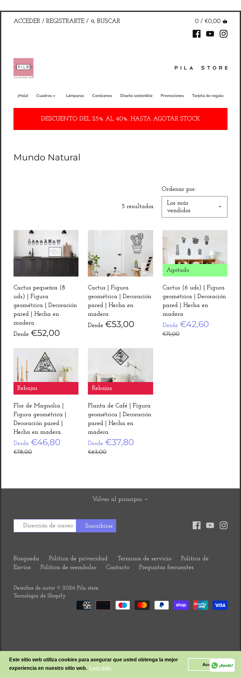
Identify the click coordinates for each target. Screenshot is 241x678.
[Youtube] (210, 33)
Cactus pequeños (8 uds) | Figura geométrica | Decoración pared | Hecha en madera (45, 305)
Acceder (26, 21)
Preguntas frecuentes (166, 567)
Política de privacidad (78, 559)
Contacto (117, 567)
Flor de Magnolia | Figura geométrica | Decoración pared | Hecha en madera (39, 419)
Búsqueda (26, 559)
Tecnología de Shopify (39, 596)
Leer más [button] (100, 668)
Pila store (87, 588)
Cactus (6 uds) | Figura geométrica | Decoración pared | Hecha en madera (194, 301)
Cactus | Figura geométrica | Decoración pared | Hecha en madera (119, 301)
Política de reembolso (68, 567)
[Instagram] (224, 33)
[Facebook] (197, 33)
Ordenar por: (179, 189)
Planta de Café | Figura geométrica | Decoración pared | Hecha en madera (119, 419)
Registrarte (65, 21)
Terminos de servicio (144, 559)
